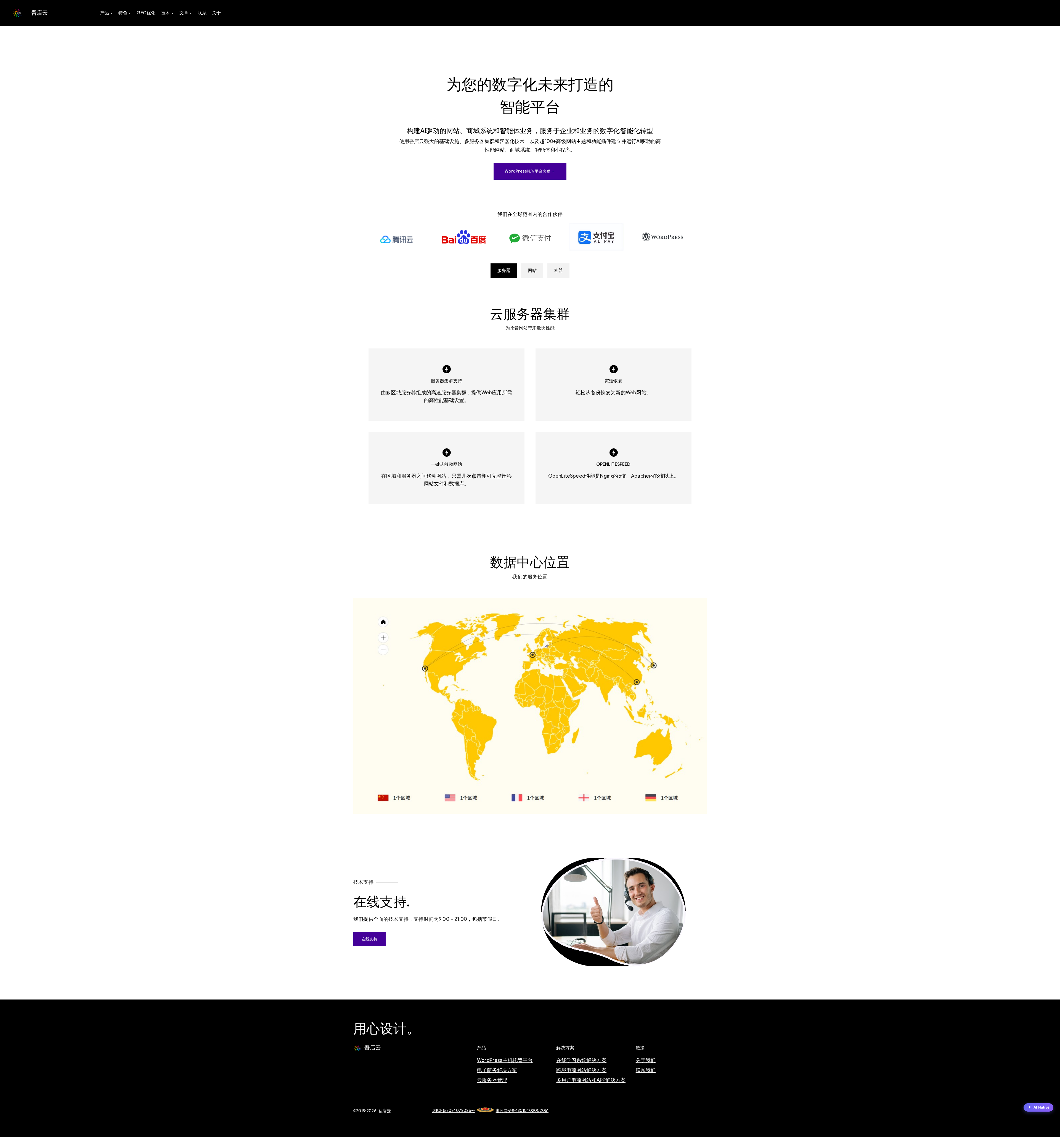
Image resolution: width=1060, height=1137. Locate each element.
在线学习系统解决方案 (581, 1060)
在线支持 (369, 939)
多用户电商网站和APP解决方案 (591, 1080)
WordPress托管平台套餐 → (530, 171)
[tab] (504, 270)
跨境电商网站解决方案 (581, 1070)
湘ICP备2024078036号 (453, 1110)
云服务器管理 (492, 1080)
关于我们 (646, 1060)
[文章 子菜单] (190, 13)
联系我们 (646, 1070)
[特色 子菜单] (129, 13)
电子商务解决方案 (497, 1070)
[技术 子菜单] (172, 13)
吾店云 (39, 12)
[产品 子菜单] (111, 13)
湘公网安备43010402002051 (522, 1110)
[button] (1038, 1107)
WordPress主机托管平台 (505, 1060)
